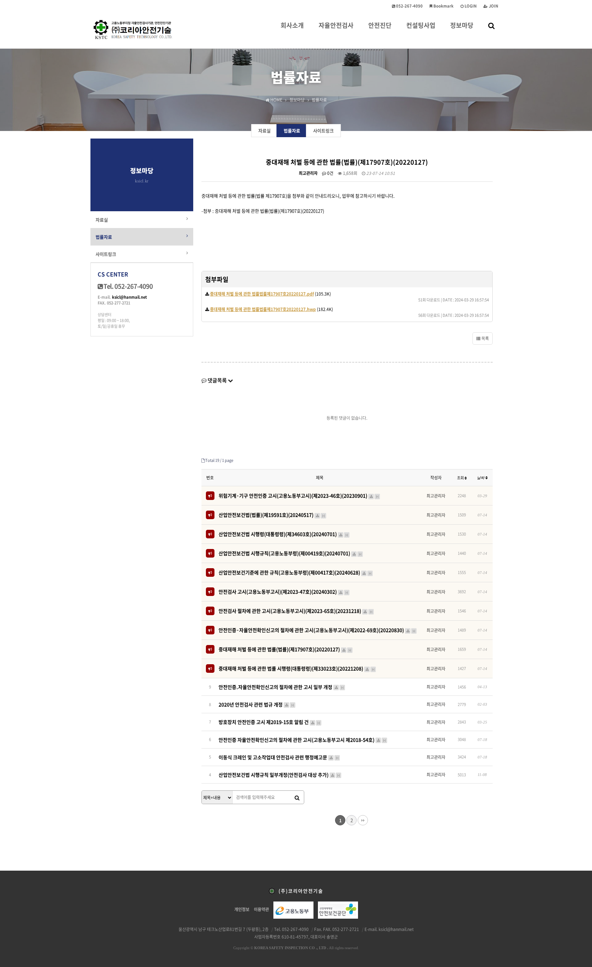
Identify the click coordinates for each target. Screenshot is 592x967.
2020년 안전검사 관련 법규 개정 (256, 704)
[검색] (297, 797)
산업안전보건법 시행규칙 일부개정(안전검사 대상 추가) (279, 774)
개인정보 (241, 909)
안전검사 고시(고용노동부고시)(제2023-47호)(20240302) (283, 591)
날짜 (481, 478)
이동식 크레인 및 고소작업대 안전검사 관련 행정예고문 (278, 757)
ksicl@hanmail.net (129, 297)
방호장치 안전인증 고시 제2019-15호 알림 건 (269, 721)
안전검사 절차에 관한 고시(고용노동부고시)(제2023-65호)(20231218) (295, 610)
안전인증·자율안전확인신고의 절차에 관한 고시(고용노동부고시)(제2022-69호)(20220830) (317, 629)
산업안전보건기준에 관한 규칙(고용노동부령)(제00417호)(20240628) (295, 572)
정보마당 (461, 25)
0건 (329, 173)
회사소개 (292, 25)
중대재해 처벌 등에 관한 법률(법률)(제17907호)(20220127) (285, 649)
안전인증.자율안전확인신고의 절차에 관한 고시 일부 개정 (281, 686)
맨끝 (363, 820)
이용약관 (261, 909)
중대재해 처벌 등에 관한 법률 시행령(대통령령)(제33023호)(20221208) (296, 668)
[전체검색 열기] (491, 25)
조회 (461, 478)
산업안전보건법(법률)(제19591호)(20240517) (272, 514)
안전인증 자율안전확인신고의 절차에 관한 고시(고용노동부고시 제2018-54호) (302, 739)
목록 (484, 338)
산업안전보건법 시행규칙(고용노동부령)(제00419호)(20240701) (290, 553)
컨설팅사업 (420, 25)
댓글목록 (217, 380)
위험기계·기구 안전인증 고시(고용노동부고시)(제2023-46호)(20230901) (299, 495)
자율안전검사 (336, 25)
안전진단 (380, 25)
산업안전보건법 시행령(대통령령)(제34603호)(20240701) (283, 533)
